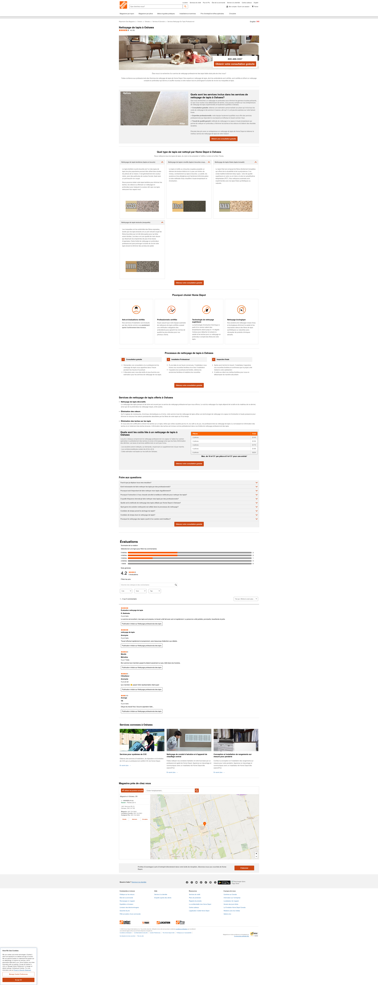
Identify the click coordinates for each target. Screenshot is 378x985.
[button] (185, 6)
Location (185, 3)
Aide (155, 891)
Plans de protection (195, 898)
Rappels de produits (195, 901)
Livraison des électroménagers (129, 907)
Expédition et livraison (126, 904)
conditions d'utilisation (182, 929)
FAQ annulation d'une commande (130, 914)
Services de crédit (195, 3)
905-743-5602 (135, 815)
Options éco (227, 914)
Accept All (18, 980)
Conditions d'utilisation (126, 932)
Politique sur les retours (127, 894)
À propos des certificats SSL (241, 936)
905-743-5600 (132, 811)
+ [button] (256, 853)
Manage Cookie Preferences (18, 974)
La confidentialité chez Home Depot (200, 904)
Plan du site (140, 936)
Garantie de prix (125, 911)
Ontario (139, 21)
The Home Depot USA (168, 932)
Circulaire (145, 819)
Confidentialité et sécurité (141, 932)
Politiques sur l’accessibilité (184, 932)
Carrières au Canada (230, 894)
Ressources (193, 891)
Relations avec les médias (232, 911)
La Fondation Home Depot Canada (235, 907)
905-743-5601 (137, 813)
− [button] (256, 856)
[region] (18, 966)
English (256, 3)
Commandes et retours (127, 891)
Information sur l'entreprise (232, 898)
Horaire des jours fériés (231, 904)
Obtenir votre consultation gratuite (235, 63)
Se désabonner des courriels (127, 936)
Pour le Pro (206, 3)
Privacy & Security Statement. (22, 970)
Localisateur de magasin (231, 901)
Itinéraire (134, 819)
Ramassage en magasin (127, 901)
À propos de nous (230, 891)
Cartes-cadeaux (247, 3)
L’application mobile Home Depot (199, 911)
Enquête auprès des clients (162, 898)
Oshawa (147, 21)
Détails (124, 819)
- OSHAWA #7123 (127, 801)
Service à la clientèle (233, 3)
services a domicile (158, 21)
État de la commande (218, 3)
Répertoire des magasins (127, 21)
